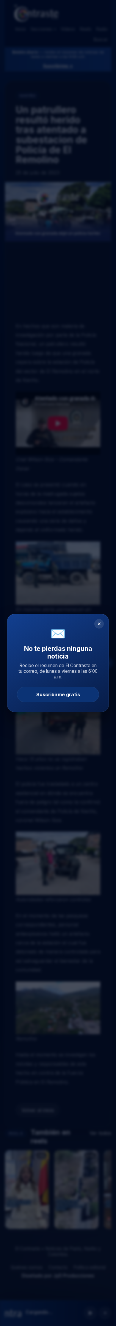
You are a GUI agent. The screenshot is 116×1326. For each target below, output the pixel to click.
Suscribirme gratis (58, 694)
